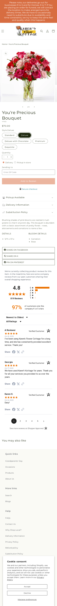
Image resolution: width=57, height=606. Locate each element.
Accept (27, 586)
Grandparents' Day (14, 461)
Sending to (11, 167)
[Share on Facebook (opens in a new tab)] (13, 352)
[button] (42, 31)
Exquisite (9, 147)
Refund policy (11, 548)
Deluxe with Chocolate (16, 141)
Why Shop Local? (13, 530)
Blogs (8, 501)
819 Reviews (19, 298)
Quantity (6, 152)
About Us (9, 479)
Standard (9, 135)
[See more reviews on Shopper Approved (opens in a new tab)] (22, 352)
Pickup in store (24, 162)
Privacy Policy (11, 542)
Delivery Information (15, 536)
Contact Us (10, 524)
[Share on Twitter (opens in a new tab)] (18, 352)
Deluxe (24, 135)
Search (8, 495)
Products (9, 473)
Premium (40, 141)
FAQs (7, 518)
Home (4, 44)
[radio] (41, 288)
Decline (27, 593)
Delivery (9, 162)
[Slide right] (34, 107)
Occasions (10, 467)
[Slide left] (23, 107)
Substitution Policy (14, 554)
